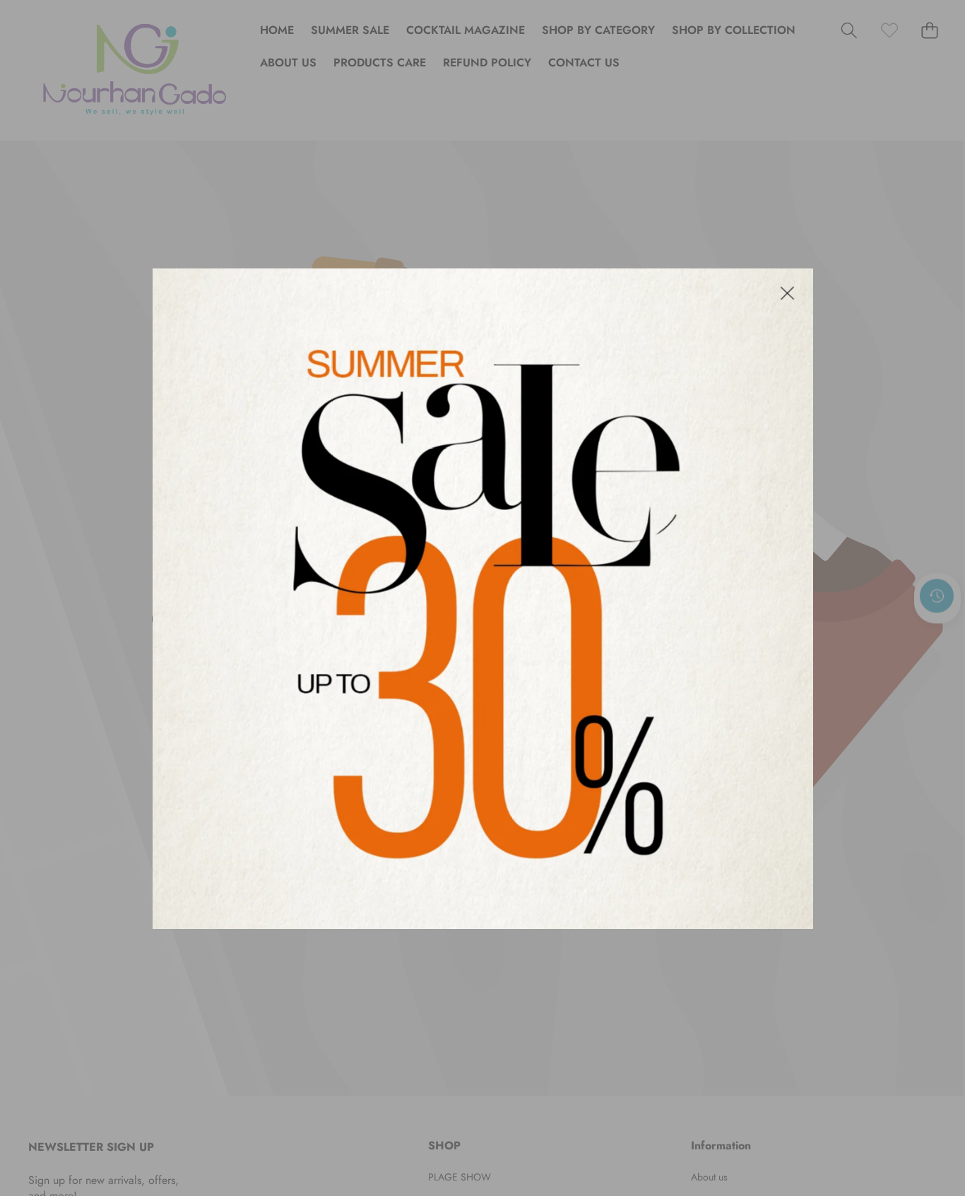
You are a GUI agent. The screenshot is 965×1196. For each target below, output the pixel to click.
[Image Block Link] (483, 598)
